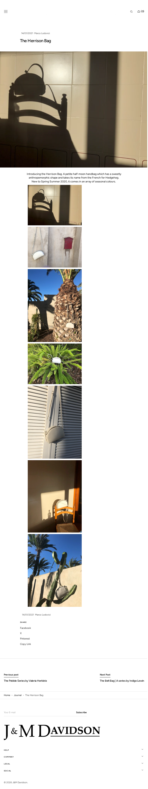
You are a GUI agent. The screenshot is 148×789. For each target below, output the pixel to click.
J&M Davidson (20, 782)
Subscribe (81, 712)
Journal (18, 695)
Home (7, 695)
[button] (6, 11)
